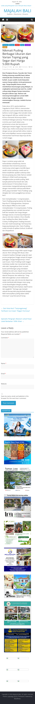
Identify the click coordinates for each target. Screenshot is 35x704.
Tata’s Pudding (18, 69)
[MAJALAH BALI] (3, 20)
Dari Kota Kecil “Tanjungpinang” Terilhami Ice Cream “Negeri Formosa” (15, 309)
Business (5, 45)
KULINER (28, 45)
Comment (5, 338)
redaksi (17, 67)
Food (22, 45)
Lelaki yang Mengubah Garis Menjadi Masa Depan (16, 5)
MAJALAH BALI (17, 10)
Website (4, 384)
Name (3, 363)
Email (3, 374)
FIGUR (17, 45)
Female (12, 45)
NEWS (4, 47)
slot (15, 696)
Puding (12, 69)
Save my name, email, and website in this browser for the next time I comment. (15, 397)
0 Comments (24, 67)
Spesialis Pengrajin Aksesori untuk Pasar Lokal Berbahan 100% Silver (16, 320)
